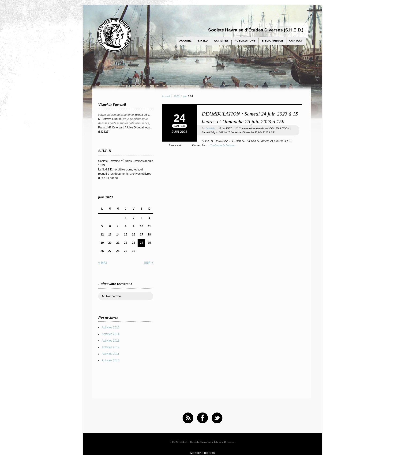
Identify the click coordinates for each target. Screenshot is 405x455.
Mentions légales (202, 453)
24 (141, 242)
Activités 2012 (111, 347)
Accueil (185, 40)
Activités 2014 (111, 334)
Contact (296, 40)
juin (185, 96)
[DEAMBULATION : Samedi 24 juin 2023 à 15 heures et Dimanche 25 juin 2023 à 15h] (232, 104)
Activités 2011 (110, 353)
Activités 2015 (111, 327)
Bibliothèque (272, 40)
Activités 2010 (111, 360)
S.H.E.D (203, 40)
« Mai (102, 262)
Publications (245, 40)
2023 (176, 96)
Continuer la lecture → (224, 145)
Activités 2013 (111, 340)
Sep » (148, 262)
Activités (221, 40)
